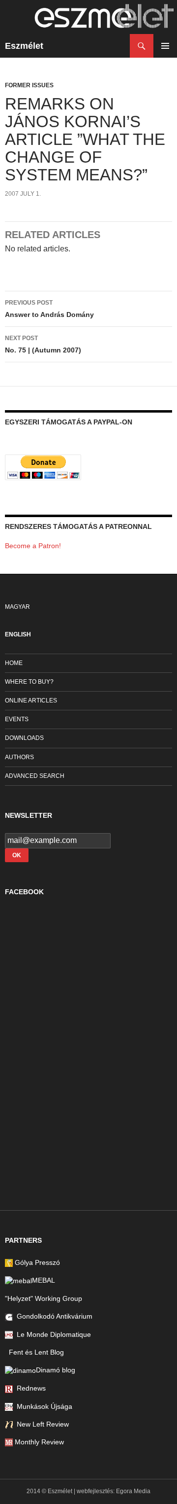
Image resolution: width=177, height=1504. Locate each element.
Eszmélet (24, 46)
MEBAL (43, 1280)
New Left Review (41, 1424)
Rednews (29, 1388)
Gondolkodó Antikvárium (52, 1316)
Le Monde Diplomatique (52, 1334)
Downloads (24, 738)
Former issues (29, 85)
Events (17, 719)
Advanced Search (34, 775)
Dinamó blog (55, 1370)
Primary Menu (165, 46)
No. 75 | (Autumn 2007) (43, 344)
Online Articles (31, 700)
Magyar (17, 606)
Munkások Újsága (42, 1406)
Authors (19, 757)
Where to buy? (29, 681)
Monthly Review (38, 1442)
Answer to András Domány (49, 308)
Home (14, 663)
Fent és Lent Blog (34, 1352)
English (18, 634)
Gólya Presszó (36, 1262)
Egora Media (133, 1491)
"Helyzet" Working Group (43, 1298)
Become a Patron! (33, 546)
